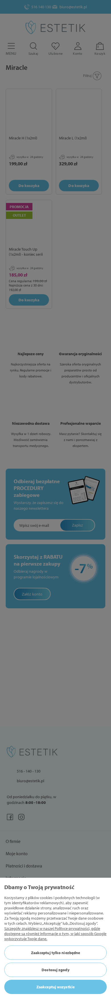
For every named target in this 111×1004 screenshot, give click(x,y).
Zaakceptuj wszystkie (55, 986)
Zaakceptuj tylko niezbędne (55, 952)
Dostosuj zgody (55, 969)
